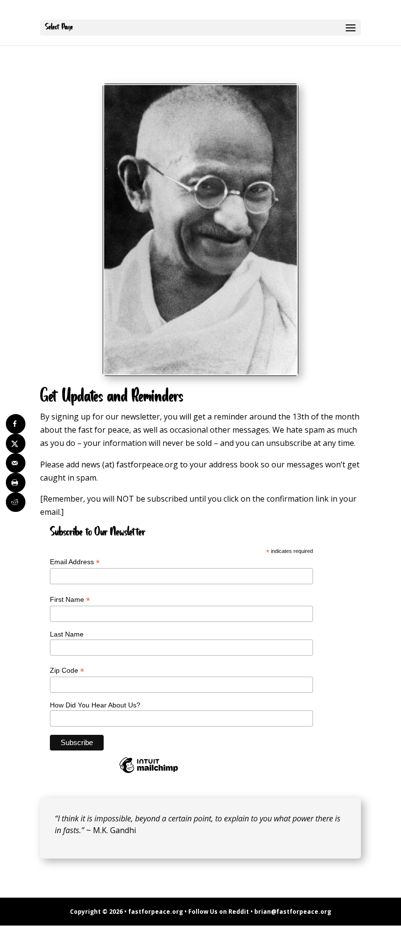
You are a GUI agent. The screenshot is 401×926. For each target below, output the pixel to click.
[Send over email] (15, 463)
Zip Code (67, 670)
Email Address (75, 562)
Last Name (67, 634)
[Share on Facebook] (15, 424)
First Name (70, 599)
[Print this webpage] (15, 482)
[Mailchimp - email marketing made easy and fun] (148, 772)
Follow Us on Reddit (218, 911)
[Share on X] (15, 443)
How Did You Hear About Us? (95, 705)
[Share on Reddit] (15, 502)
